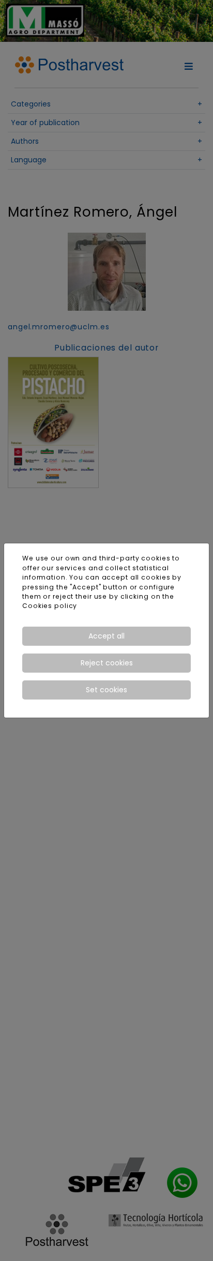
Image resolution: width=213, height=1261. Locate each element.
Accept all (106, 636)
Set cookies (106, 690)
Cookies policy (49, 605)
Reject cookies (107, 663)
